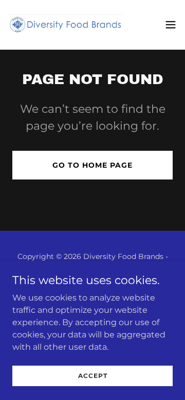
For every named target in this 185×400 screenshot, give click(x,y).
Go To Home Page (92, 165)
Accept (92, 375)
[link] (65, 24)
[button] (170, 24)
